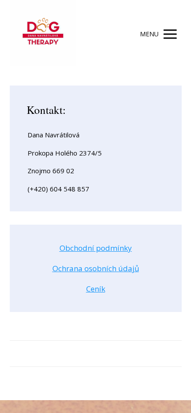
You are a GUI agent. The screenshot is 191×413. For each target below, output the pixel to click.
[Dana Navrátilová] (43, 34)
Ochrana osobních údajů (95, 268)
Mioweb (124, 385)
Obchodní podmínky (96, 248)
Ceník (95, 289)
